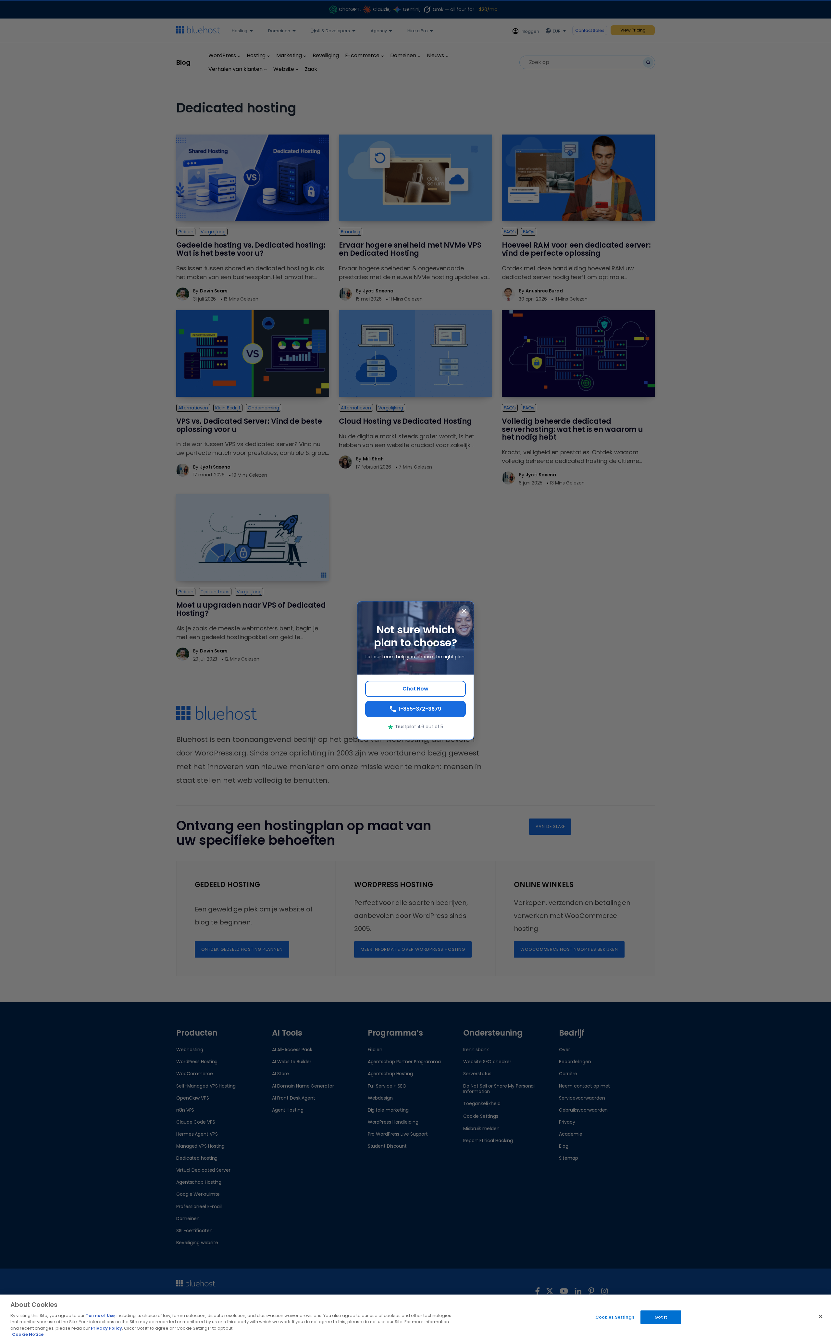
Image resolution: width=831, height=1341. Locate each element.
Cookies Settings (614, 1317)
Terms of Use (100, 1315)
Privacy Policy (106, 1328)
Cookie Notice (27, 1334)
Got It (660, 1317)
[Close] (820, 1316)
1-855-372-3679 (419, 709)
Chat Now (415, 688)
